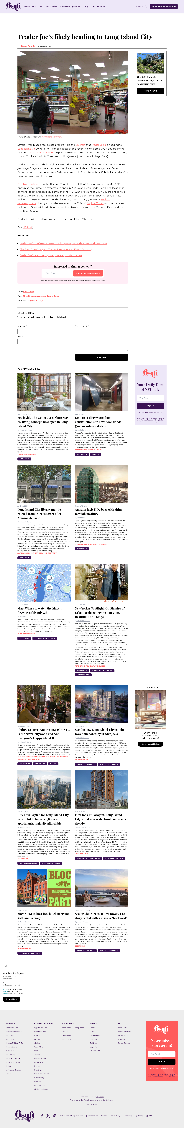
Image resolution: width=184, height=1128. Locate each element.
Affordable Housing (13, 1070)
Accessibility (127, 1116)
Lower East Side (40, 1058)
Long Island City (26, 148)
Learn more (22, 858)
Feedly (140, 1116)
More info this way (26, 634)
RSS (150, 1116)
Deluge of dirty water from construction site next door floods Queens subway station (98, 422)
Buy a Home (94, 1047)
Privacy (104, 1116)
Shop (85, 6)
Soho (36, 1051)
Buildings (93, 1043)
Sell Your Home (95, 1051)
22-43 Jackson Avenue (41, 152)
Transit (95, 454)
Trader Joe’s (98, 144)
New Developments (70, 6)
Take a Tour (150, 91)
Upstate (65, 1032)
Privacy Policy (82, 280)
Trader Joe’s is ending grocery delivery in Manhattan (51, 255)
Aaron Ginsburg (26, 827)
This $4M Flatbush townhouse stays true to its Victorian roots (149, 80)
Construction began (29, 184)
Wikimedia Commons (51, 137)
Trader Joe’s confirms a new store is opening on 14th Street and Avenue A (63, 243)
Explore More (98, 6)
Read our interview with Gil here (90, 666)
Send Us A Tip (123, 1039)
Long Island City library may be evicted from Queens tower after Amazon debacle (39, 513)
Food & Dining (11, 1047)
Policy (53, 764)
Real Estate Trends (109, 764)
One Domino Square (13, 973)
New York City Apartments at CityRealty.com (97, 1100)
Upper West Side (40, 1028)
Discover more (82, 854)
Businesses (94, 1039)
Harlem (37, 1035)
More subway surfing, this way (89, 449)
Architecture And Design (88, 858)
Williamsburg (39, 1078)
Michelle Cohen (83, 430)
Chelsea (37, 1043)
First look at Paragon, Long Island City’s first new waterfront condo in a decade (100, 819)
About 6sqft (122, 1028)
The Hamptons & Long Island (73, 1028)
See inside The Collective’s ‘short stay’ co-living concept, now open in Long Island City (43, 422)
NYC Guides (51, 6)
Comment (82, 326)
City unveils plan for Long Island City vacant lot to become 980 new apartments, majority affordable (43, 819)
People (92, 1028)
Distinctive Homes (33, 6)
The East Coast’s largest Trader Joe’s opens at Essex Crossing (56, 249)
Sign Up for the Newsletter (164, 7)
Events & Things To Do (45, 638)
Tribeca (37, 1055)
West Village (39, 1047)
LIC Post (80, 144)
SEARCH (139, 6)
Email (21, 336)
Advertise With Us (124, 1032)
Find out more (81, 760)
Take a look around (26, 454)
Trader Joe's (53, 296)
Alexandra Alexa (26, 430)
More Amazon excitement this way (91, 544)
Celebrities (25, 764)
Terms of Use (71, 280)
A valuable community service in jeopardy (37, 553)
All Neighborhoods (41, 1089)
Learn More (11, 999)
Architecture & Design (14, 1058)
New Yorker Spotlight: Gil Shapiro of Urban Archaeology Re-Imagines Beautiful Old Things (99, 612)
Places (92, 1032)
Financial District (40, 1062)
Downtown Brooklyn (42, 1074)
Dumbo (37, 1066)
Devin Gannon (83, 738)
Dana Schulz (28, 46)
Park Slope (38, 1070)
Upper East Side (40, 1032)
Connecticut (66, 1039)
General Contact (124, 1043)
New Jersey (66, 1035)
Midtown (37, 1039)
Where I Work (83, 675)
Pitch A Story (123, 1035)
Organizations (95, 1035)
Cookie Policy (115, 1116)
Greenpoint (38, 1081)
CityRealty (100, 1097)
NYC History (10, 1055)
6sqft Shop (10, 1039)
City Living (28, 292)
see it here (80, 946)
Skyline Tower (95, 203)
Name (22, 326)
